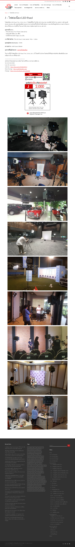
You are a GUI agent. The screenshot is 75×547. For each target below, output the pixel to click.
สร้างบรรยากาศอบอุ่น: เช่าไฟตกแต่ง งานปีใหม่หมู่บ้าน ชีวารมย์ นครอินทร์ (14, 507)
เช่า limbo (39, 463)
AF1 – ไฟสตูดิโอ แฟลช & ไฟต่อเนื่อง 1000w (59, 470)
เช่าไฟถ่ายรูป (31, 474)
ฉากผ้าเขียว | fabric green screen (56, 520)
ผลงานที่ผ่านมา (53, 527)
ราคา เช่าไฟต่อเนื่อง (54, 456)
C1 (35, 447)
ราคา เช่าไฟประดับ (54, 461)
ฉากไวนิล (30, 454)
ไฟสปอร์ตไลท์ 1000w (33, 488)
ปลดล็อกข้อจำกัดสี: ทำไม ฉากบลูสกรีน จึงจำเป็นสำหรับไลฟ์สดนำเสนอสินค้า (15, 462)
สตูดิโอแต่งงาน (31, 463)
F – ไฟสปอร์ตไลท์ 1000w (55, 479)
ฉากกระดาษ (38, 452)
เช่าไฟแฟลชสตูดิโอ (40, 479)
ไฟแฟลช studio (31, 490)
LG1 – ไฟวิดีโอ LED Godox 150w (57, 491)
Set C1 (34, 449)
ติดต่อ (51, 536)
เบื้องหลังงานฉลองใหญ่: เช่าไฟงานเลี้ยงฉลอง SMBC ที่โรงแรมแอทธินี (14, 451)
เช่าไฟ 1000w (31, 470)
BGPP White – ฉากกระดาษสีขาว (57, 497)
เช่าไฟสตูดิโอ (31, 477)
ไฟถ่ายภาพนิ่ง (41, 483)
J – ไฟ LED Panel (53, 485)
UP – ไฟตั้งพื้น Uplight (54, 512)
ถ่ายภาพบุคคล (31, 458)
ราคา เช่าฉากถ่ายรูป (54, 458)
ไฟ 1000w (30, 481)
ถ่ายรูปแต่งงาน (39, 461)
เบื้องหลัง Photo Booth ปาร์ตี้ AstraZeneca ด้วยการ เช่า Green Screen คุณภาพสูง (15, 481)
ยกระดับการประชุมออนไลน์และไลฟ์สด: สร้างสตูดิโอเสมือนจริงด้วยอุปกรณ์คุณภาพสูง (15, 485)
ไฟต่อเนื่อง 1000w (32, 483)
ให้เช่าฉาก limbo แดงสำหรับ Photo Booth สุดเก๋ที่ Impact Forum (14, 488)
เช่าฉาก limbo (31, 467)
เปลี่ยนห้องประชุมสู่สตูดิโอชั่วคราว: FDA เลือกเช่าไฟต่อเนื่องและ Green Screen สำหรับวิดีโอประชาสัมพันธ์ (14, 477)
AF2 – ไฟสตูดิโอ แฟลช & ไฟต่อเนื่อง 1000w (59, 472)
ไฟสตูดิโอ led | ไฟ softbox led (56, 515)
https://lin (13, 67)
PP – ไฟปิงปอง (53, 510)
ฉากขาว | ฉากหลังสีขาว (55, 524)
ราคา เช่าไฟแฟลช (53, 454)
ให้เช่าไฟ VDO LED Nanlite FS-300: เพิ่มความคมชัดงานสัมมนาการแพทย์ (15, 511)
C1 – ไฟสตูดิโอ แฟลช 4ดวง (56, 468)
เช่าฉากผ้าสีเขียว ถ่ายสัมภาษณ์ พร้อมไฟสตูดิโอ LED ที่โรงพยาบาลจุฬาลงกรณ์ (15, 500)
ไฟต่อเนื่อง (43, 481)
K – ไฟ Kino (52, 487)
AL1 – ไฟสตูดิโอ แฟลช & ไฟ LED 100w (58, 475)
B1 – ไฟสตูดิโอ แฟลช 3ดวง (56, 466)
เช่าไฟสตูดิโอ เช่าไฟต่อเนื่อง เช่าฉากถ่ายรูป (16, 543)
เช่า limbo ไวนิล (42, 465)
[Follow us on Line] (67, 1)
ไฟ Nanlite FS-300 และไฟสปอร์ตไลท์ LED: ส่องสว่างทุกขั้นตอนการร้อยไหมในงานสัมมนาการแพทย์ (14, 493)
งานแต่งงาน (30, 452)
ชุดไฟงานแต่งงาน (32, 456)
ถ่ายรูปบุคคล (31, 461)
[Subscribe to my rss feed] (63, 1)
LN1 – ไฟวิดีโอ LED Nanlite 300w (57, 493)
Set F (39, 449)
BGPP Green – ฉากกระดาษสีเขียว (57, 499)
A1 (28, 447)
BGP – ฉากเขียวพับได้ (54, 506)
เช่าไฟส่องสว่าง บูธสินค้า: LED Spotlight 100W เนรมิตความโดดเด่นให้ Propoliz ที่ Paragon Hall (14, 515)
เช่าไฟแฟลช (31, 479)
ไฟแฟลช (42, 488)
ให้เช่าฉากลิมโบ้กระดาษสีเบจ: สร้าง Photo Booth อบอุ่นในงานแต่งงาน (15, 472)
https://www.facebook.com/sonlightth (20, 71)
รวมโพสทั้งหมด (53, 534)
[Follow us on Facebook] (65, 1)
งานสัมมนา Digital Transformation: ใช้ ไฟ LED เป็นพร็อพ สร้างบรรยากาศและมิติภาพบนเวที (15, 448)
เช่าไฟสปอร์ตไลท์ (40, 477)
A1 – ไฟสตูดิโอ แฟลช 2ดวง (56, 464)
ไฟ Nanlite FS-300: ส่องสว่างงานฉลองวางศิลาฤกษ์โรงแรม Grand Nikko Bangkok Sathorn (15, 497)
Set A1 (41, 447)
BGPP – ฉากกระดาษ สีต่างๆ (56, 495)
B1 (31, 447)
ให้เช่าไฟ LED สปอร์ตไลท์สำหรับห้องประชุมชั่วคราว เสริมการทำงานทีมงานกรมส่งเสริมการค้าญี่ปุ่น (15, 519)
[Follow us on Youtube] (69, 1)
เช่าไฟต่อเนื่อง (39, 472)
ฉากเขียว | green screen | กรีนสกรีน (57, 518)
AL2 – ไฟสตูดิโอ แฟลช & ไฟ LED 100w (58, 477)
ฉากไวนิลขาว (37, 454)
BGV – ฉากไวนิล (53, 508)
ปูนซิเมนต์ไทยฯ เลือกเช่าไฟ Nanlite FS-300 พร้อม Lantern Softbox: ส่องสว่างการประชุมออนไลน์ (15, 455)
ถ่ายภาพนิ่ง (40, 456)
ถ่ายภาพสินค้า (39, 458)
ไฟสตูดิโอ (30, 486)
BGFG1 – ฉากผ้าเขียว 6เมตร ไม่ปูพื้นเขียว (59, 502)
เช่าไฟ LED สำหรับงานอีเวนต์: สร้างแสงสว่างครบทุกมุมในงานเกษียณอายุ (15, 504)
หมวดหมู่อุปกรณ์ (53, 514)
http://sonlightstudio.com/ (20, 69)
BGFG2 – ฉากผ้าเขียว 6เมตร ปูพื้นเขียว (58, 504)
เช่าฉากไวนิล (39, 467)
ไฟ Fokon (36, 481)
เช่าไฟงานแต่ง (31, 472)
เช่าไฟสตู (38, 474)
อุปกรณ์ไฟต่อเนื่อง (22, 50)
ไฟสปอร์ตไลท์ (37, 486)
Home (6, 12)
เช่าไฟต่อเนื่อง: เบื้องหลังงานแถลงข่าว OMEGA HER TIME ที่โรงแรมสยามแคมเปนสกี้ (14, 465)
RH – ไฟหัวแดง (53, 481)
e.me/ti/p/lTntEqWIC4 (21, 67)
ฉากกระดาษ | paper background (56, 522)
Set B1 (29, 449)
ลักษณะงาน (52, 529)
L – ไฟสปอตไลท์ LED (54, 489)
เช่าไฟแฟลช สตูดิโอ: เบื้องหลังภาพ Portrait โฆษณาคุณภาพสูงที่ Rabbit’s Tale (13, 469)
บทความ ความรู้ (53, 531)
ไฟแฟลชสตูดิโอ (40, 490)
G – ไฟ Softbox (53, 483)
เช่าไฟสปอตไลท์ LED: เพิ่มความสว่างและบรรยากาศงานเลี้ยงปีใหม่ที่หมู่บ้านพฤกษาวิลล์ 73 (15, 458)
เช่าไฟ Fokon (39, 470)
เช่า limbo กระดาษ (32, 465)
